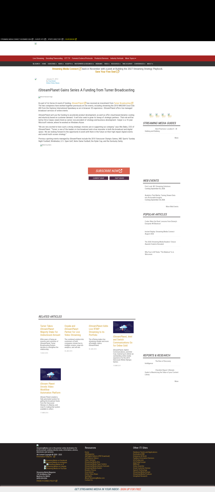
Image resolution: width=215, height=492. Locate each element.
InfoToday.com (138, 460)
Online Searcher (138, 466)
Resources (115, 64)
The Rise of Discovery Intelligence (158, 362)
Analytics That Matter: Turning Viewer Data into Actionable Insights (160, 196)
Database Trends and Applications (145, 452)
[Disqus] (86, 218)
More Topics (130, 58)
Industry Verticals (116, 58)
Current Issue (98, 178)
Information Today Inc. (45, 457)
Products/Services (101, 58)
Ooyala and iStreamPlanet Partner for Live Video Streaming (73, 330)
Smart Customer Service (141, 468)
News (60, 64)
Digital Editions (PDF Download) (97, 456)
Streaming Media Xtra (92, 462)
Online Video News (52, 83)
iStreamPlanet (77, 103)
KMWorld (136, 464)
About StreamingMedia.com (95, 478)
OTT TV (67, 58)
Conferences (139, 64)
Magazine (89, 454)
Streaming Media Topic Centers (96, 464)
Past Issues (119, 178)
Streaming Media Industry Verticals (97, 466)
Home (44, 64)
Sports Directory (54, 39)
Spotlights (88, 476)
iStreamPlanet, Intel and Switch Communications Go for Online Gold (122, 341)
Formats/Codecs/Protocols (82, 58)
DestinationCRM (138, 454)
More (176, 138)
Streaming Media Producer (142, 474)
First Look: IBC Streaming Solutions (157, 186)
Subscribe (51, 64)
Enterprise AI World (140, 456)
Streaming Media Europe (141, 472)
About (149, 64)
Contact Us (89, 480)
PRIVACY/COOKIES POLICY (46, 481)
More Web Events (172, 206)
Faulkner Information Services (143, 458)
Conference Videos (92, 458)
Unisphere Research (140, 476)
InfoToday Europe (139, 462)
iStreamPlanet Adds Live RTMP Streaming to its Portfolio (98, 330)
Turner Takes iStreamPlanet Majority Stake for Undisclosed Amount (50, 330)
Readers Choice (90, 470)
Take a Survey (127, 64)
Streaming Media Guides (93, 468)
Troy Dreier (52, 81)
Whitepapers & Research (83, 64)
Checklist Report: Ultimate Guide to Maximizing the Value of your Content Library (161, 372)
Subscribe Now (107, 171)
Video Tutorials (90, 460)
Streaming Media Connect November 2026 (16, 39)
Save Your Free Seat (105, 71)
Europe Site (39, 39)
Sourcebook (69, 39)
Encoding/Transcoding (54, 58)
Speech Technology (140, 470)
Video (106, 64)
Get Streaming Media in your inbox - (107, 489)
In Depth (68, 64)
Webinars (99, 64)
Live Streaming (38, 58)
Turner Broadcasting (122, 103)
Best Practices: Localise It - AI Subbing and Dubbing (161, 130)
